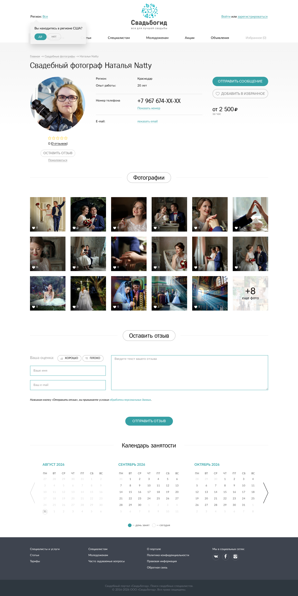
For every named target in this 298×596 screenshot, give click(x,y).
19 (167, 491)
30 (139, 504)
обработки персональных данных (130, 399)
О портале (154, 549)
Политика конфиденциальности (168, 555)
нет (54, 36)
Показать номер (148, 108)
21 (121, 498)
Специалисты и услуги (45, 549)
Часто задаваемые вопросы (106, 561)
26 (167, 498)
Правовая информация (162, 561)
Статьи (86, 38)
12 (167, 485)
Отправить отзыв (149, 421)
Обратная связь (157, 567)
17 (149, 491)
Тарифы (35, 561)
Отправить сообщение (240, 81)
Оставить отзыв (57, 153)
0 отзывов (59, 143)
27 (177, 498)
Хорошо (71, 358)
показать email (147, 121)
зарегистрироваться (253, 16)
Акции (189, 38)
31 (45, 511)
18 (158, 491)
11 (158, 485)
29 (130, 504)
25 (158, 498)
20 (177, 491)
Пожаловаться (57, 160)
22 (130, 498)
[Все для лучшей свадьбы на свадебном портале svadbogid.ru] (149, 16)
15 (130, 491)
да (40, 36)
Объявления (220, 38)
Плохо (95, 358)
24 (149, 498)
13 (177, 485)
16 (139, 491)
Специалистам (119, 38)
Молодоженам (157, 38)
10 (149, 485)
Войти (225, 16)
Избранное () (256, 38)
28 (121, 504)
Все (45, 16)
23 (139, 498)
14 (121, 491)
